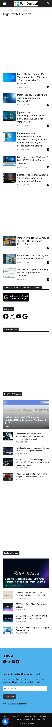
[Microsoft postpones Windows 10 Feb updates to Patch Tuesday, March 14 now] (9, 178)
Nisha (7, 585)
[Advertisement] (26, 45)
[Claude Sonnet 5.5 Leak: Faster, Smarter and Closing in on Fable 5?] (8, 595)
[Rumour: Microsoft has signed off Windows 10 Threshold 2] (9, 259)
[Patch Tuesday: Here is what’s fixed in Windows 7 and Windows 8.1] (9, 98)
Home (5, 10)
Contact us (17, 719)
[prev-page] (4, 485)
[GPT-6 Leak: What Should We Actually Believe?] (8, 607)
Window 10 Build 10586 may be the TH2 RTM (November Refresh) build (33, 240)
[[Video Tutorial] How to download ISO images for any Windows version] (8, 477)
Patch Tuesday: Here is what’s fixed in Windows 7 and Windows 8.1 (32, 97)
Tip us (9, 719)
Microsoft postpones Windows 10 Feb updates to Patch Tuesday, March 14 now (32, 177)
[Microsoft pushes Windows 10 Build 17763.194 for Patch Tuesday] (9, 161)
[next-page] (8, 485)
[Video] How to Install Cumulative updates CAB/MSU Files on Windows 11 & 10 (25, 420)
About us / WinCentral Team (35, 716)
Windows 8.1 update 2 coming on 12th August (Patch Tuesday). (32, 272)
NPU (43, 719)
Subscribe (9, 696)
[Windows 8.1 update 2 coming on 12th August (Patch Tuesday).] (9, 273)
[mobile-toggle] (4, 3)
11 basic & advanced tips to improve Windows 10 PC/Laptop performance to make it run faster (32, 462)
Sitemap (27, 719)
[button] (48, 3)
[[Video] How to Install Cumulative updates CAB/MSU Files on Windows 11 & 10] (26, 414)
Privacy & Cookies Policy (13, 716)
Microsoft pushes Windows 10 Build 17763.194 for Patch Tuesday (32, 160)
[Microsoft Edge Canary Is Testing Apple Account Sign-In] (8, 630)
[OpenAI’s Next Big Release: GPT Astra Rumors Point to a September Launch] (26, 573)
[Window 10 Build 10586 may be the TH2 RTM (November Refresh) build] (9, 241)
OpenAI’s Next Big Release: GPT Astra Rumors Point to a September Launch (25, 580)
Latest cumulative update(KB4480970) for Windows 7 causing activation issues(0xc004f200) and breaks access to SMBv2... (32, 139)
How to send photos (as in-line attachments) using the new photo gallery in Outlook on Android (30, 436)
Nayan (7, 426)
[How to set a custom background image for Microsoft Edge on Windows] (8, 451)
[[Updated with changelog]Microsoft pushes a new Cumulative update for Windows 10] (9, 116)
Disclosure (36, 719)
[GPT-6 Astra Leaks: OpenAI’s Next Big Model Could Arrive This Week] (8, 618)
